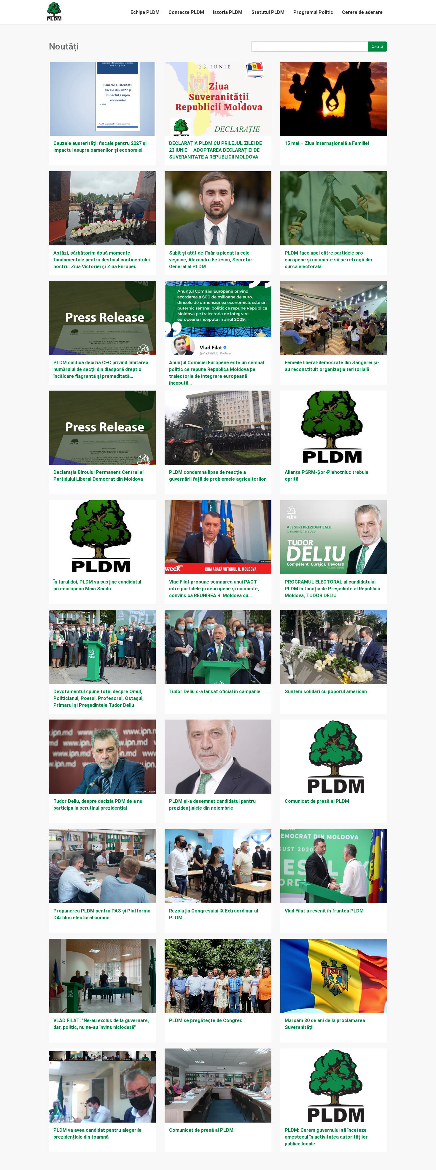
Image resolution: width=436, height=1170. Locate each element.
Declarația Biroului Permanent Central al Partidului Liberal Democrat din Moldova (98, 475)
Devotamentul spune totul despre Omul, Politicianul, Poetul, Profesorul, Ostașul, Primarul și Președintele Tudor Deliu (98, 698)
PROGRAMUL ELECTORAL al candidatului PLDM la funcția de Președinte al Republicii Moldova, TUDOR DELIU (332, 588)
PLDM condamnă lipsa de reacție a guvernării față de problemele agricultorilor (217, 475)
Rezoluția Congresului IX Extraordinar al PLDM (213, 914)
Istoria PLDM (227, 12)
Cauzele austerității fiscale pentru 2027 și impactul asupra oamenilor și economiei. (100, 146)
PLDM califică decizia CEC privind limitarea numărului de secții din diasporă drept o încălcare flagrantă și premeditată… (100, 369)
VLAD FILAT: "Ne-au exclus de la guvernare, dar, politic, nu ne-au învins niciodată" (101, 1024)
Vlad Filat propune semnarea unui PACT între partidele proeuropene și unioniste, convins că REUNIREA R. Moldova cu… (214, 588)
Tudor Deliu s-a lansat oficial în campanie (214, 691)
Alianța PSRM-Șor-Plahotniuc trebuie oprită (326, 475)
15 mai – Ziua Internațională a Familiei (327, 143)
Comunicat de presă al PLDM (317, 801)
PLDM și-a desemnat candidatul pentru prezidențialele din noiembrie (212, 804)
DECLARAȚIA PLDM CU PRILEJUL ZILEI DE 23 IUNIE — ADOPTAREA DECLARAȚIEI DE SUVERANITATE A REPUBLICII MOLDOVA (215, 150)
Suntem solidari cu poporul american (326, 691)
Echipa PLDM (145, 12)
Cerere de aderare (362, 12)
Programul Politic (313, 12)
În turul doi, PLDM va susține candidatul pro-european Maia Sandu (97, 585)
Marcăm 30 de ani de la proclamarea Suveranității (325, 1024)
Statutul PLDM (267, 12)
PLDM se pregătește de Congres (205, 1020)
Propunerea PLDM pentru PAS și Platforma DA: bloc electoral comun (101, 914)
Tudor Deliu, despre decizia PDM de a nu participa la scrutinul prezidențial (97, 804)
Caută (377, 46)
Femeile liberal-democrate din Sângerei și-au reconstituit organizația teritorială (332, 366)
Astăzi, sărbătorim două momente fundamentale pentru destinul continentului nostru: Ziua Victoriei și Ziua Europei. (101, 259)
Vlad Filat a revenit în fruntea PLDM (324, 911)
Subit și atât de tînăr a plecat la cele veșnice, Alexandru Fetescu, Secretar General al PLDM (210, 259)
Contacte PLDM (186, 12)
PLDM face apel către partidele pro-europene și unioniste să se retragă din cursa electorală (328, 259)
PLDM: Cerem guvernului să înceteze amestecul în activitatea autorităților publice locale (326, 1137)
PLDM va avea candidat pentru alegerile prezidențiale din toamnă (97, 1133)
